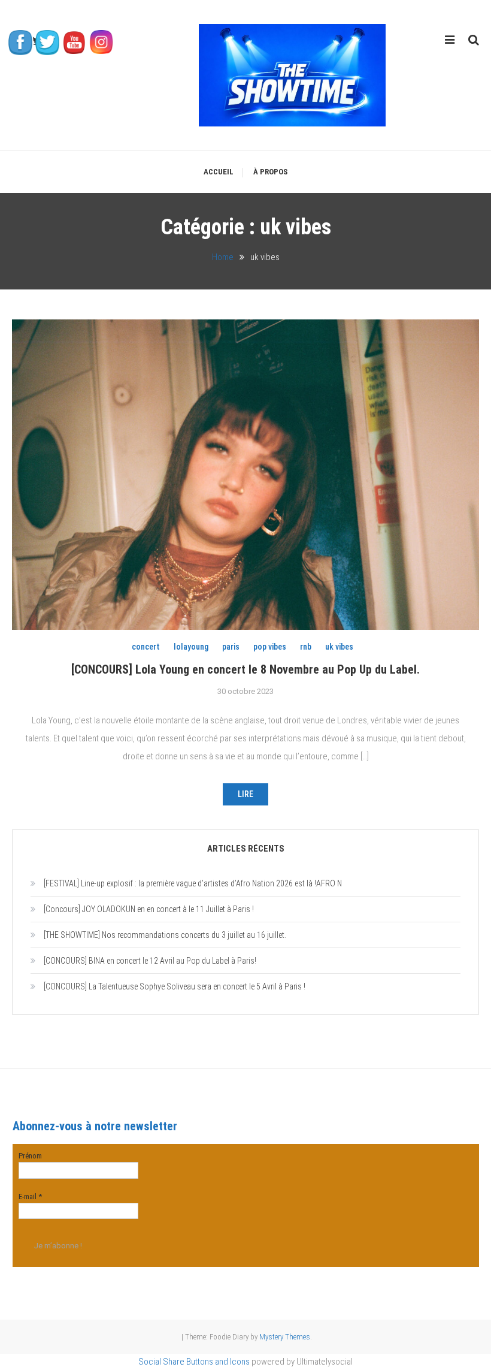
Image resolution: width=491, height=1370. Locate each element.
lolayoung (191, 646)
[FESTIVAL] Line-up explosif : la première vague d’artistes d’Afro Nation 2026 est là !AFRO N (193, 883)
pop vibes (269, 646)
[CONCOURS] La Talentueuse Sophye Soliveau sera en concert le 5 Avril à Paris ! (174, 986)
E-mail (30, 1196)
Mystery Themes (284, 1336)
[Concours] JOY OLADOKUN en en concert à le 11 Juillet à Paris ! (149, 909)
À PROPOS (270, 171)
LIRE (245, 794)
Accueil (219, 171)
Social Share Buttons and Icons (194, 1361)
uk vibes (339, 646)
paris (231, 646)
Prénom (30, 1155)
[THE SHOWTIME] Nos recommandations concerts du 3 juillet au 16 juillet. (165, 935)
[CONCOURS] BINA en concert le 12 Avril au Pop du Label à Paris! (150, 960)
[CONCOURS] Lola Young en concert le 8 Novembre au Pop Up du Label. (245, 669)
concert (146, 646)
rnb (305, 646)
